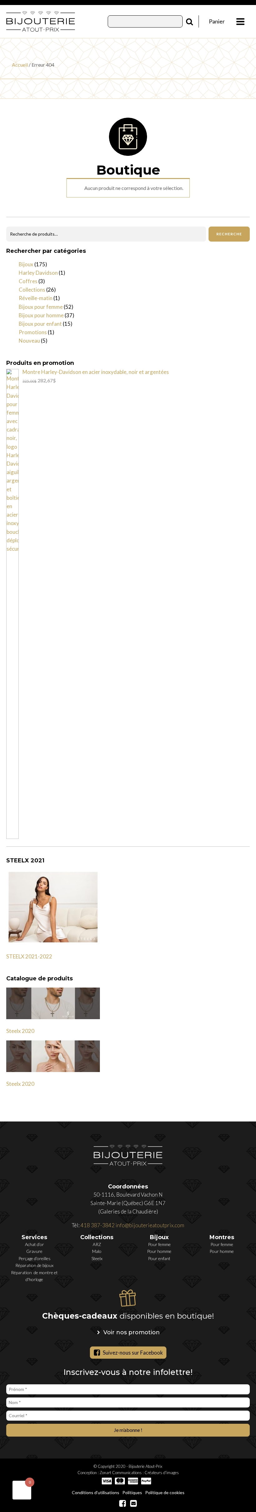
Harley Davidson (38, 272)
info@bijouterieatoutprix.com (150, 1225)
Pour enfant (159, 1258)
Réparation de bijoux (34, 1265)
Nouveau (29, 340)
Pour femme (159, 1244)
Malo (96, 1251)
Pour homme (159, 1251)
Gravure (34, 1251)
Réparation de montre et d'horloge (34, 1276)
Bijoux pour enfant (40, 323)
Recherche (229, 234)
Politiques (132, 1492)
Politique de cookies (165, 1492)
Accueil (20, 65)
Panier (217, 21)
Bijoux (26, 264)
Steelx (96, 1258)
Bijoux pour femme (41, 307)
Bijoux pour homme (41, 315)
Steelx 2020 (20, 1031)
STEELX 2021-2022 (29, 956)
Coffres (28, 281)
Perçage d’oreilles (34, 1258)
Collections (32, 289)
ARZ (97, 1244)
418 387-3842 (98, 1225)
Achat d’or (34, 1244)
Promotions (33, 332)
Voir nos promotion (131, 1332)
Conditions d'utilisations (95, 1492)
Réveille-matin (35, 298)
